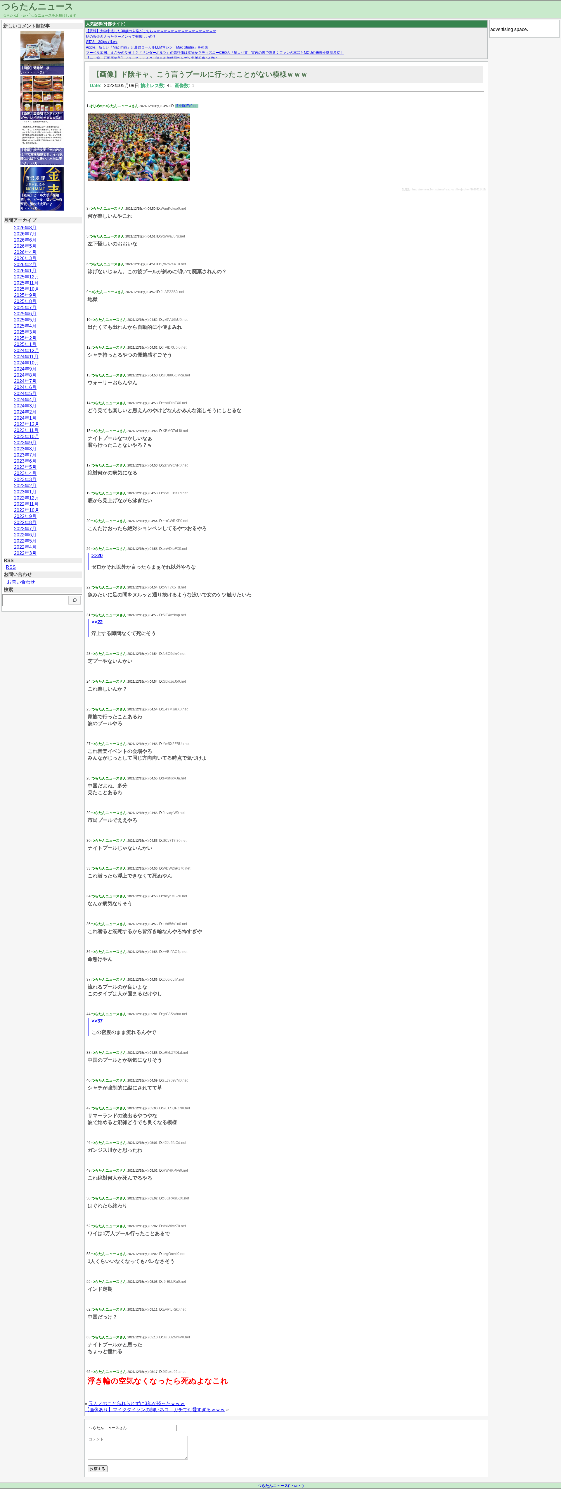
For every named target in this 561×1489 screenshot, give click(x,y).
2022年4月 (25, 547)
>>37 (97, 1021)
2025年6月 (25, 313)
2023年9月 (25, 442)
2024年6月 (25, 387)
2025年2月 (25, 338)
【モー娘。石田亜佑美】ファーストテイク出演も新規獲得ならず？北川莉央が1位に (152, 58)
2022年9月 (25, 516)
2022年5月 (25, 540)
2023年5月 (25, 467)
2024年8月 (25, 375)
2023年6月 (25, 461)
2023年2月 (25, 485)
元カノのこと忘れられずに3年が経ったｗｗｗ (137, 1403)
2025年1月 (25, 344)
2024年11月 (26, 356)
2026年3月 (25, 258)
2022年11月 (26, 504)
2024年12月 (26, 350)
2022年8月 (25, 522)
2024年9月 (25, 368)
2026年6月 (25, 239)
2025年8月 (25, 301)
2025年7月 (25, 307)
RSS (11, 567)
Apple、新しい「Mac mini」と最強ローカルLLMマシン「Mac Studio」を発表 (147, 47)
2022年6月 (25, 534)
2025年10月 (26, 289)
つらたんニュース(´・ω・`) (281, 1485)
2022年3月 (25, 553)
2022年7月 (25, 528)
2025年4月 (25, 325)
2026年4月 (25, 252)
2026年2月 (25, 264)
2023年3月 (25, 479)
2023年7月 (25, 454)
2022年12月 (26, 497)
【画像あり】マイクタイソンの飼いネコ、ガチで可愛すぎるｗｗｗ (155, 1409)
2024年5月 (25, 393)
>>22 (97, 622)
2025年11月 (26, 282)
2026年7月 (25, 233)
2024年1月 (25, 418)
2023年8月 (25, 448)
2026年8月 (25, 227)
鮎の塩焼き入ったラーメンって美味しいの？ (121, 37)
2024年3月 (25, 405)
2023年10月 (26, 436)
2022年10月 (26, 510)
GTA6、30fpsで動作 (101, 42)
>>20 (97, 555)
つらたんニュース (37, 6)
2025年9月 (25, 295)
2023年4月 (25, 473)
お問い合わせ (21, 581)
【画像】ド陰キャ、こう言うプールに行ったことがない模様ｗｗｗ (200, 74)
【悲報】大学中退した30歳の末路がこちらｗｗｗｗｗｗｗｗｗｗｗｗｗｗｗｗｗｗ (151, 31)
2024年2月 (25, 411)
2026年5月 (25, 246)
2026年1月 (25, 270)
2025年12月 (26, 276)
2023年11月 (26, 430)
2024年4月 (25, 399)
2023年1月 (25, 491)
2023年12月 (26, 424)
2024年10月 (26, 362)
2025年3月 (25, 332)
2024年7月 (25, 381)
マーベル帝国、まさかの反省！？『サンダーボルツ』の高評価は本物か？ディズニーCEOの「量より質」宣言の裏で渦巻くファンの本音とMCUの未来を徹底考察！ (215, 53)
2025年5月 (25, 319)
